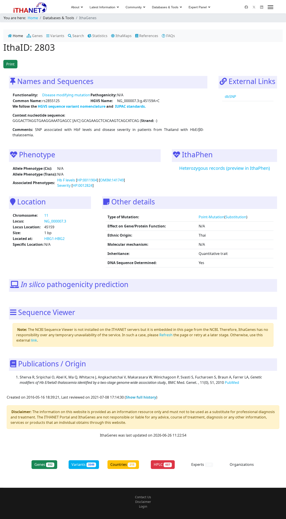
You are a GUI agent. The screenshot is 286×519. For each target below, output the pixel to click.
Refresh (165, 334)
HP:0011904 (87, 180)
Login (143, 506)
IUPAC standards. (130, 106)
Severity (64, 185)
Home (17, 35)
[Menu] (270, 7)
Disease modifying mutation (66, 94)
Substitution (235, 216)
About (75, 7)
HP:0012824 (83, 185)
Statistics (99, 35)
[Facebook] (246, 7)
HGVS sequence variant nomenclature (72, 106)
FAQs (170, 35)
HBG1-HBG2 (54, 238)
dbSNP (230, 96)
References (148, 35)
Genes (37, 35)
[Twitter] (254, 7)
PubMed (232, 382)
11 (46, 215)
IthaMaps (123, 35)
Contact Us (143, 497)
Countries (122, 464)
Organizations (242, 467)
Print (10, 64)
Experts (201, 464)
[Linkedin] (261, 7)
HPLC (162, 464)
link (34, 340)
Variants (56, 35)
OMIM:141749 (112, 180)
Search (78, 35)
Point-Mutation (211, 216)
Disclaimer (143, 502)
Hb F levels (66, 180)
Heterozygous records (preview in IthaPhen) (224, 168)
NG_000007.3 (55, 221)
